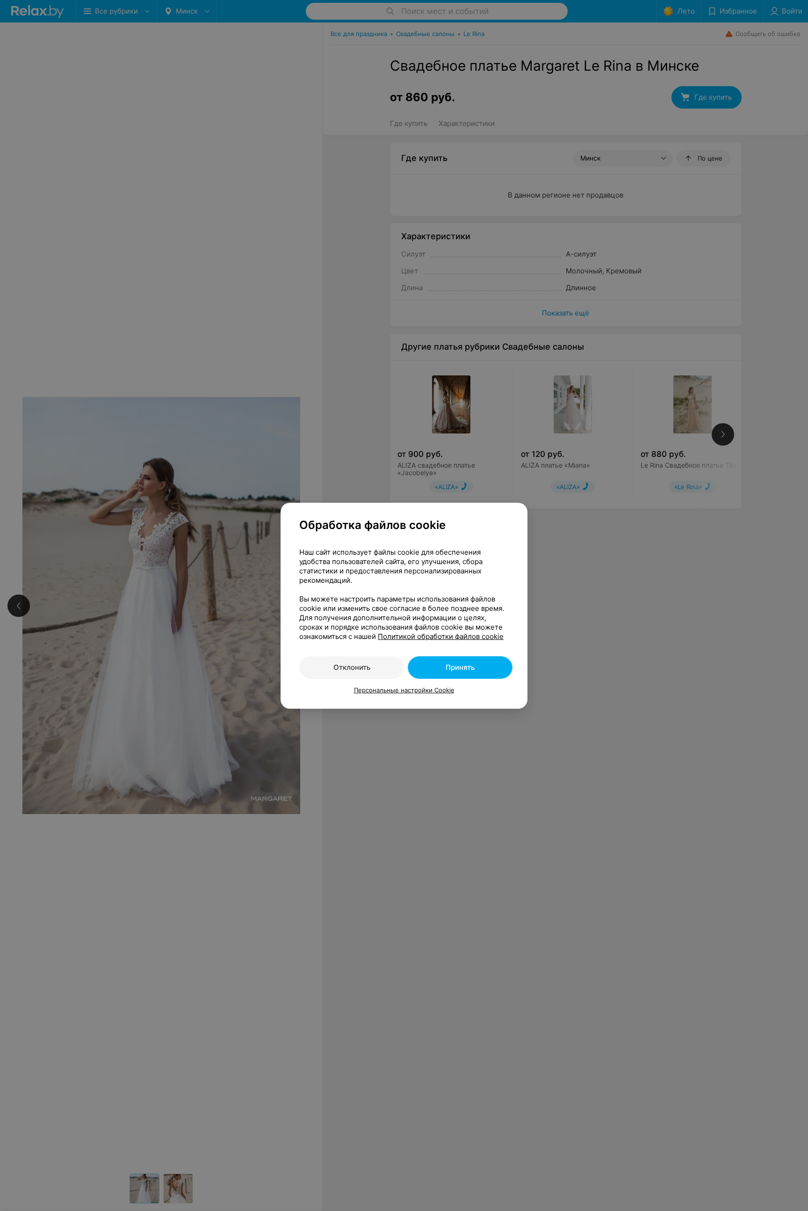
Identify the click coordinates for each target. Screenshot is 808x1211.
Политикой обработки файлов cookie (441, 636)
